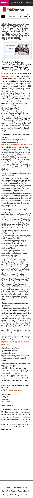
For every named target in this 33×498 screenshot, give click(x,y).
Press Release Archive (19, 487)
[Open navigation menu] (3, 16)
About (8, 487)
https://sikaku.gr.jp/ (15, 390)
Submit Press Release (9, 491)
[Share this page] (30, 16)
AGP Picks (4, 3)
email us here (5, 402)
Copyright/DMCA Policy (11, 495)
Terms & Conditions (24, 491)
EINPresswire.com (8, 76)
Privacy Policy (25, 495)
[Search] (21, 16)
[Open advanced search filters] (25, 16)
